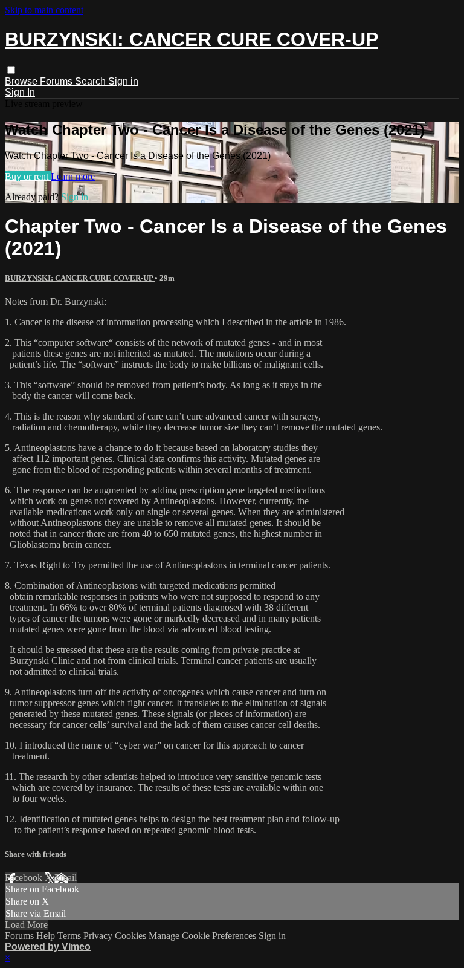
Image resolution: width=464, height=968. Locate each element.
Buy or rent (28, 176)
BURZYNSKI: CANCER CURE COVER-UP (80, 277)
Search (91, 81)
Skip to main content (44, 10)
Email (65, 877)
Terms (70, 936)
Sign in (123, 81)
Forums (57, 81)
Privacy (99, 936)
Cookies (132, 936)
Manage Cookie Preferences (204, 936)
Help (46, 936)
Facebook (25, 877)
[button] (11, 70)
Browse (22, 81)
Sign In (20, 92)
